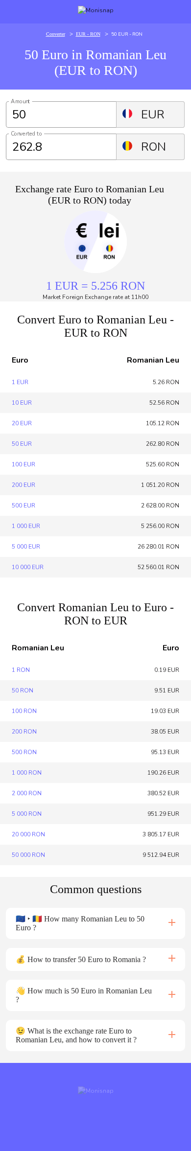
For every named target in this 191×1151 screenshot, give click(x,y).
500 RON (24, 752)
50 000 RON (28, 855)
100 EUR (23, 464)
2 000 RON (27, 793)
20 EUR (22, 423)
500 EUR (23, 505)
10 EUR (22, 403)
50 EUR (22, 444)
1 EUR (20, 382)
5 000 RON (27, 814)
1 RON (21, 670)
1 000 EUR (26, 526)
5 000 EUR (26, 547)
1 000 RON (27, 773)
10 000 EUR (28, 567)
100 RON (24, 711)
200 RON (24, 732)
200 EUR (23, 485)
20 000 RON (28, 834)
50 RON (22, 690)
